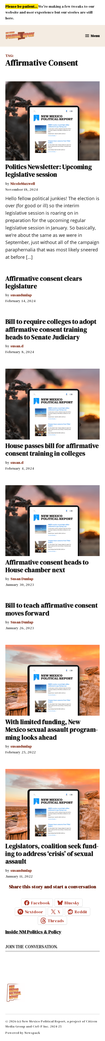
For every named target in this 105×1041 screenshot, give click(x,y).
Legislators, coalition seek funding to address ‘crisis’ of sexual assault (51, 854)
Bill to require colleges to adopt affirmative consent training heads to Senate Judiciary (50, 329)
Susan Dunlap (21, 578)
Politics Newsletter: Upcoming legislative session (48, 170)
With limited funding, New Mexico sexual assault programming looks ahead (51, 729)
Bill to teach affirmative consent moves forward (51, 609)
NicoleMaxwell (22, 183)
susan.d (16, 346)
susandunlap (21, 295)
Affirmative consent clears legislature (43, 282)
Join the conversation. (31, 947)
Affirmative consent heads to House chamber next (46, 566)
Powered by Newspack (22, 1033)
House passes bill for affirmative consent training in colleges (52, 449)
